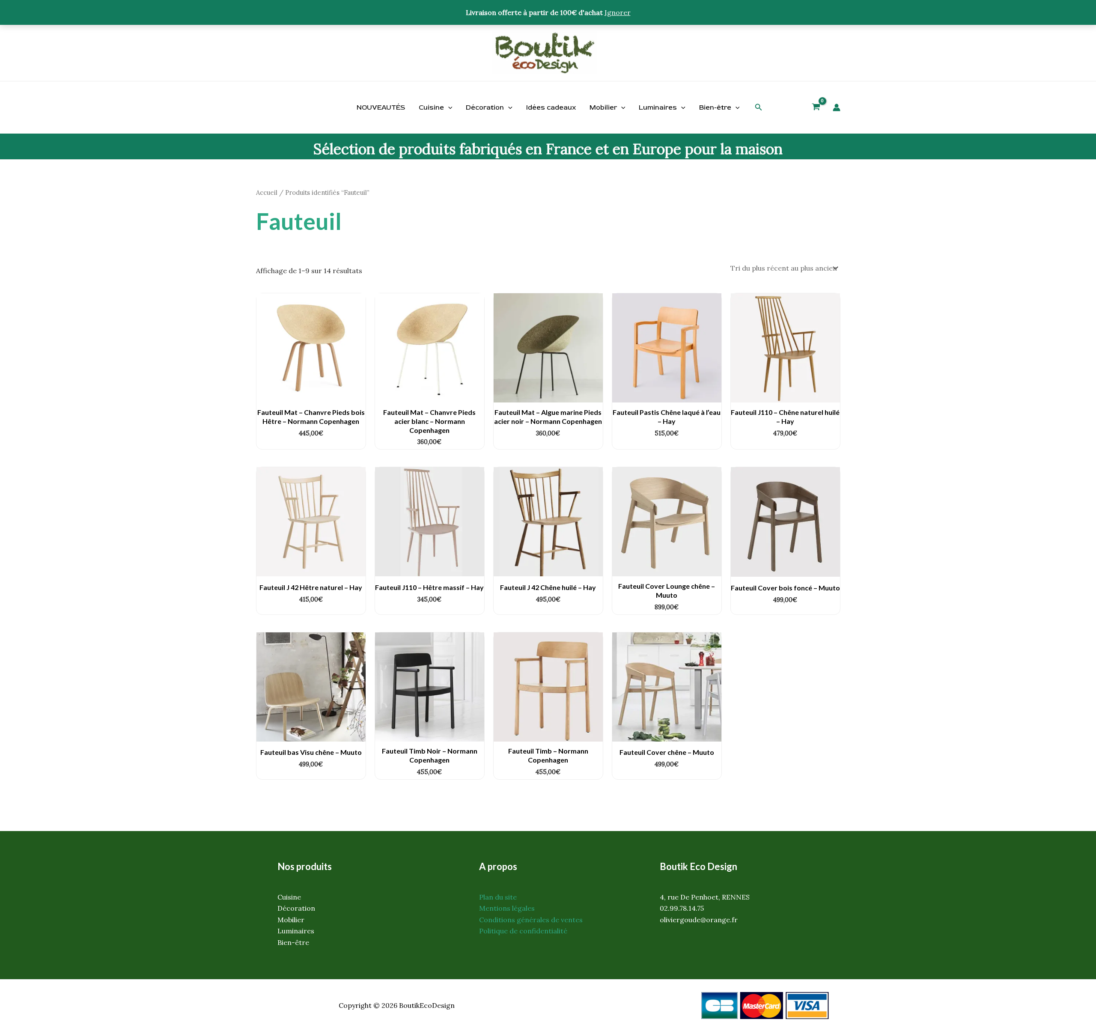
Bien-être (715, 107)
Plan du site (498, 897)
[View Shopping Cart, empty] (816, 108)
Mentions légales (507, 908)
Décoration (485, 107)
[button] (758, 107)
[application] (448, 107)
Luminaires (658, 107)
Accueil (266, 192)
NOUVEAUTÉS (381, 107)
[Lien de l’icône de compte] (836, 107)
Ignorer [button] (618, 12)
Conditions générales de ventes (531, 919)
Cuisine (431, 107)
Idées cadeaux (551, 107)
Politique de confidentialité (523, 931)
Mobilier (603, 107)
